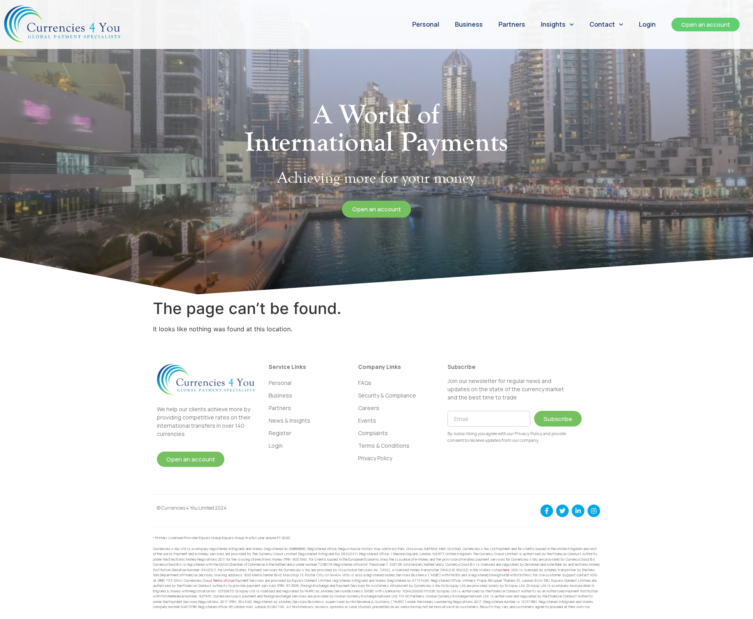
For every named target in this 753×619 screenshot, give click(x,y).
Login (647, 24)
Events (367, 420)
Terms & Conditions (383, 445)
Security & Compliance (387, 395)
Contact (602, 24)
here (506, 569)
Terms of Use (223, 580)
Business (469, 24)
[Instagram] (593, 511)
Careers (368, 408)
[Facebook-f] (546, 511)
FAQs (364, 383)
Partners (511, 24)
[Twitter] (562, 511)
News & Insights (289, 420)
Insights (553, 24)
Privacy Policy (375, 458)
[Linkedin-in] (578, 511)
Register (280, 433)
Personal (425, 24)
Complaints (373, 433)
